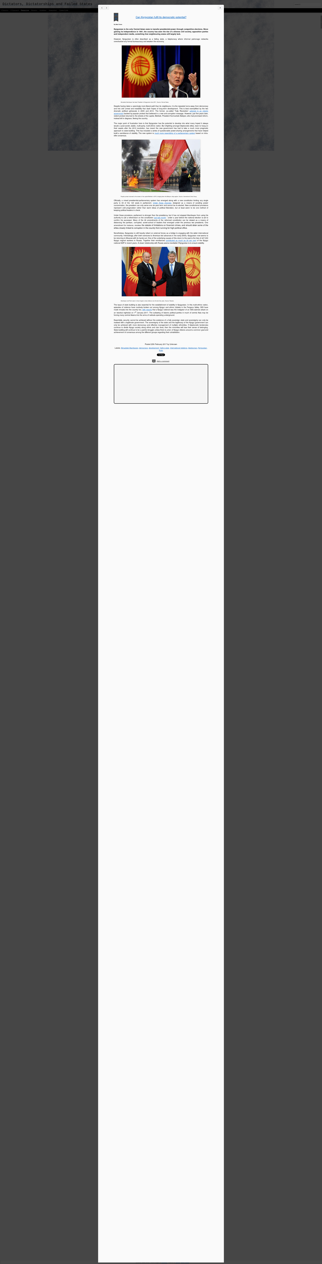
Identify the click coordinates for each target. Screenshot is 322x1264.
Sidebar (43, 10)
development (154, 348)
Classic (4, 10)
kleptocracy (192, 348)
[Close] (220, 8)
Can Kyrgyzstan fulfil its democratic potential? (161, 17)
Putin (161, 350)
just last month (160, 217)
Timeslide (63, 10)
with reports (147, 309)
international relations (178, 348)
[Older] (106, 8)
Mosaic (34, 10)
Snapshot (53, 10)
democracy (143, 348)
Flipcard (15, 10)
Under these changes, (162, 203)
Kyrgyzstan (202, 348)
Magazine (25, 10)
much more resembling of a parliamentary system (175, 133)
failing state (164, 348)
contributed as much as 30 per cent (181, 240)
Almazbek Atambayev (129, 348)
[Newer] (101, 8)
